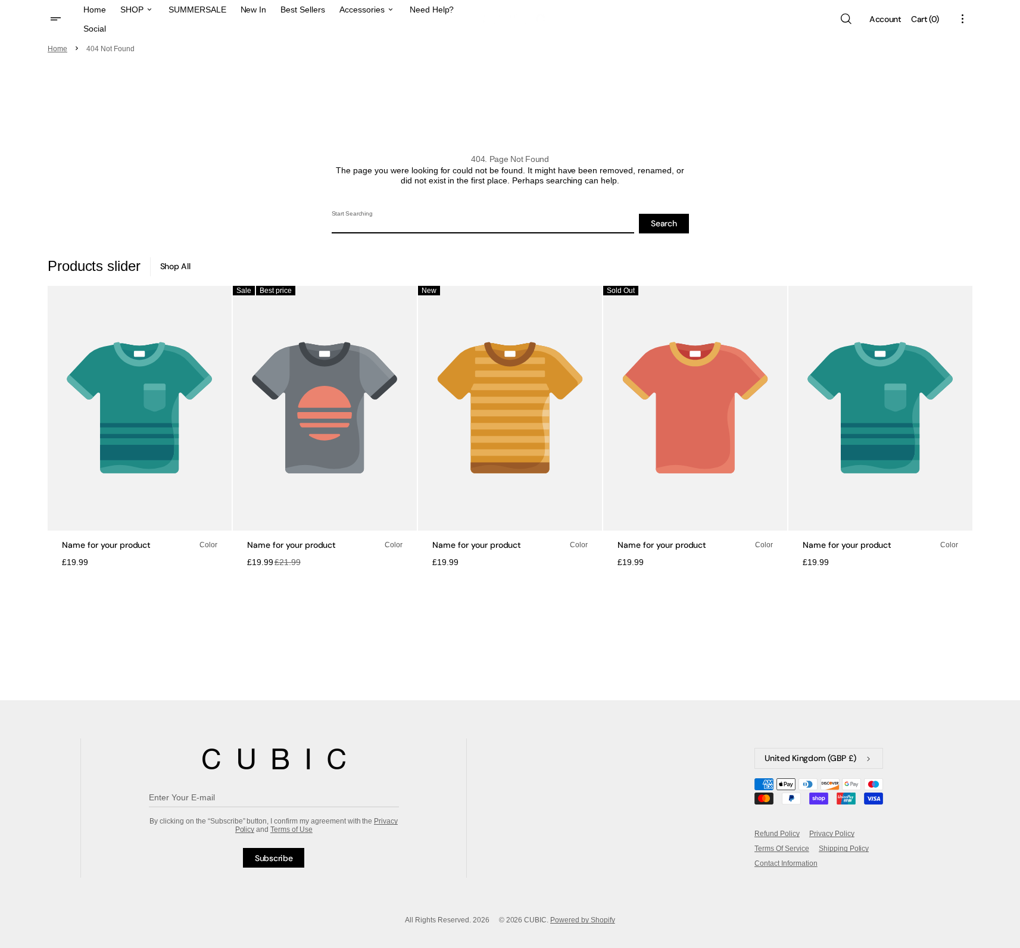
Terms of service (781, 848)
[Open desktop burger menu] (57, 19)
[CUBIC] (273, 759)
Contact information (785, 863)
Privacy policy (831, 834)
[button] (845, 19)
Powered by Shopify (582, 920)
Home (57, 49)
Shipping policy (844, 848)
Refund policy (777, 834)
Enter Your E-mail (182, 797)
